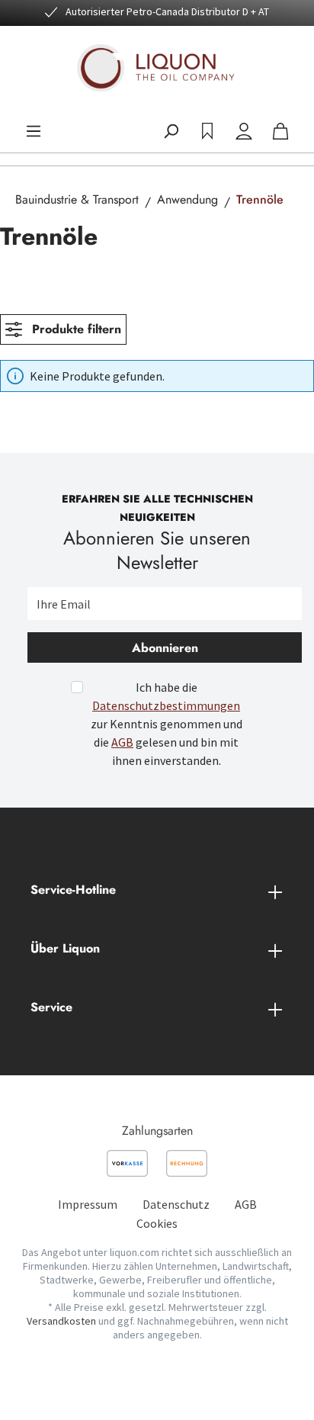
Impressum (87, 1204)
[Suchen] (170, 131)
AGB (122, 742)
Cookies (157, 1223)
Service (51, 1007)
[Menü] (33, 131)
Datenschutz (176, 1204)
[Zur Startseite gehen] (157, 68)
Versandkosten (61, 1321)
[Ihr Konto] (244, 131)
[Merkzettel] (207, 131)
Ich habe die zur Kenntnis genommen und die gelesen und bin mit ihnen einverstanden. (166, 723)
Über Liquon (65, 948)
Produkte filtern (74, 329)
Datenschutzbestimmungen (166, 705)
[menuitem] (87, 1204)
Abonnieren (165, 648)
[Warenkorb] (280, 131)
